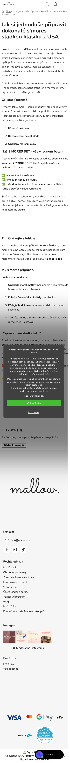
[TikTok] (23, 549)
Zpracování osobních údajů (18, 577)
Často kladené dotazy (15, 592)
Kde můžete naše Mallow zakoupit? (23, 611)
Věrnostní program (14, 597)
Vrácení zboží (10, 587)
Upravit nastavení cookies (35, 759)
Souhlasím (35, 403)
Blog (6, 601)
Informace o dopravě (15, 582)
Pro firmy (8, 664)
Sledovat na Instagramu (30, 648)
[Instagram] (15, 549)
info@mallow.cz (20, 540)
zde (41, 395)
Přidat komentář (13, 445)
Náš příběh (9, 606)
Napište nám (10, 567)
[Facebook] (7, 549)
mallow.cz (7, 167)
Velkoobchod (10, 669)
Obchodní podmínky (14, 572)
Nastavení (33, 412)
